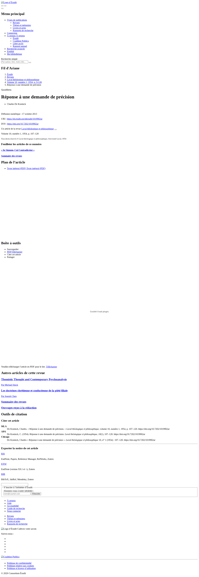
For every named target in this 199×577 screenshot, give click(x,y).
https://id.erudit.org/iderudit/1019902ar (24, 119)
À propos (20, 35)
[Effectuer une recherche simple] (2, 5)
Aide (9, 503)
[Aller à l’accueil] (9, 2)
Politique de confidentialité (19, 563)
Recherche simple (9, 59)
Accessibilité (13, 506)
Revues (16, 22)
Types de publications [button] (17, 20)
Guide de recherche (16, 508)
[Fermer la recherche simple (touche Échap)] (5, 5)
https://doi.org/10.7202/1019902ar (22, 124)
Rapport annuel (20, 46)
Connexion (12, 33)
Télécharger (51, 366)
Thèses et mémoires (22, 25)
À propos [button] (11, 35)
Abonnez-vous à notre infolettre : (18, 491)
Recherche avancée (16, 49)
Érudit (16, 38)
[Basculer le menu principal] (2, 8)
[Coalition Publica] (10, 556)
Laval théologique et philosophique (23, 79)
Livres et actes (19, 28)
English (10, 51)
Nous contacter (14, 511)
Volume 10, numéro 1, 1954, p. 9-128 (24, 82)
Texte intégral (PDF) (16, 168)
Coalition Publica (21, 41)
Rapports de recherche (23, 30)
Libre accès (18, 43)
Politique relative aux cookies (20, 565)
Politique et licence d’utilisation (21, 568)
